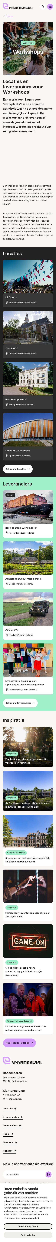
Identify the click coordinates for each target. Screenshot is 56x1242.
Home (10, 16)
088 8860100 (12, 1095)
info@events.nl (14, 1098)
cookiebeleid (32, 1218)
